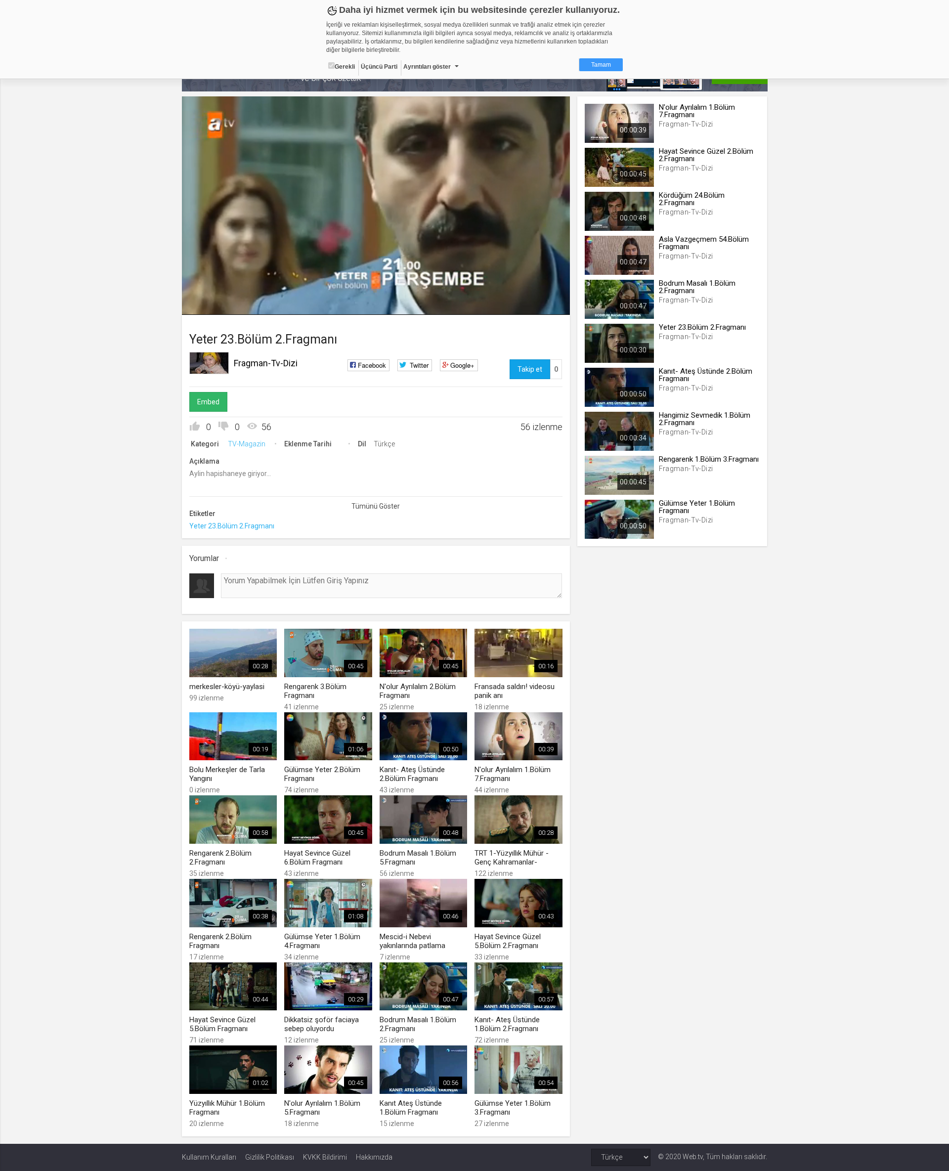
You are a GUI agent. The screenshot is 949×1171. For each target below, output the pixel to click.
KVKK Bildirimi (325, 1157)
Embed (208, 402)
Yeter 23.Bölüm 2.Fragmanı (231, 526)
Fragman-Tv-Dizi (266, 363)
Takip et (530, 369)
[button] (214, 302)
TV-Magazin (246, 444)
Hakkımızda (374, 1157)
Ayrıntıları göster (427, 66)
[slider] (375, 287)
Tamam (601, 64)
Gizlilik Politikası (269, 1157)
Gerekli (345, 66)
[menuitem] (512, 304)
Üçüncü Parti (379, 66)
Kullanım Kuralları (209, 1157)
